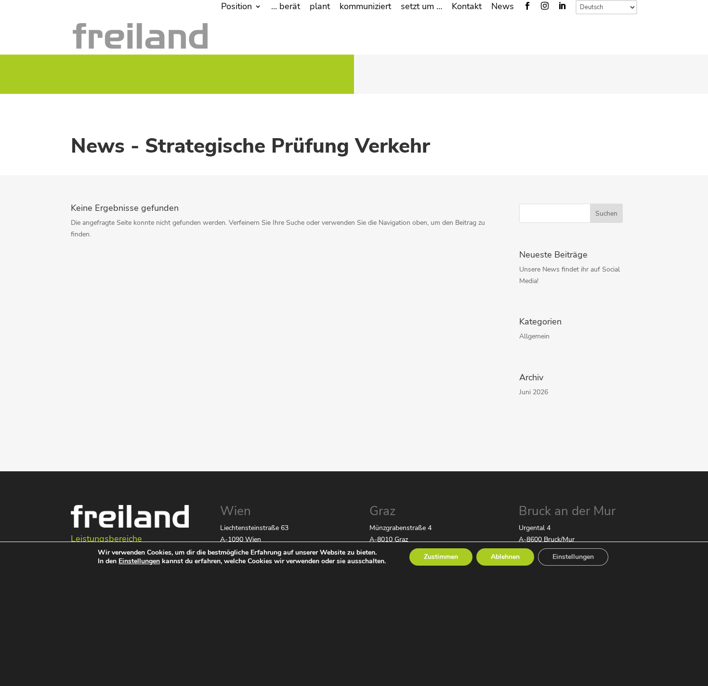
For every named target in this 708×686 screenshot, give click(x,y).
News (502, 7)
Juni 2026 (533, 392)
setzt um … (421, 7)
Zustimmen (441, 556)
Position (236, 7)
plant (320, 7)
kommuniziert (365, 7)
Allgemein (534, 336)
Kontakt (467, 7)
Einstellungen (139, 561)
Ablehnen (505, 556)
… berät (285, 7)
